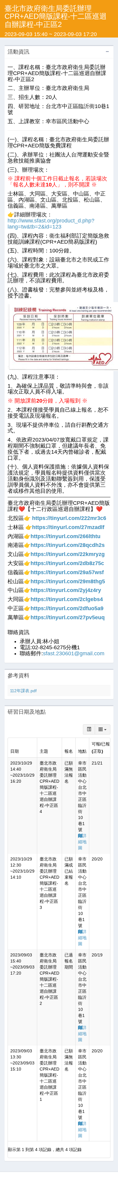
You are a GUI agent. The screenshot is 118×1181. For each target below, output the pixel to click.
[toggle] (89, 729)
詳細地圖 (82, 841)
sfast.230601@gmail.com (73, 653)
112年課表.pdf (23, 690)
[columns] (102, 729)
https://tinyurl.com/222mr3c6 (69, 518)
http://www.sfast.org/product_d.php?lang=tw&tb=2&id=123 (51, 224)
